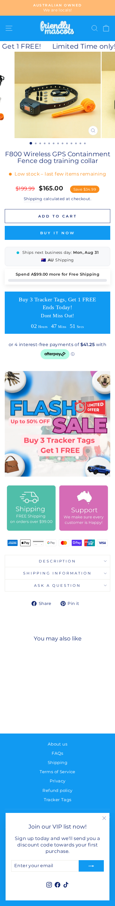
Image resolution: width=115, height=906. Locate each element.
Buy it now (57, 233)
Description (57, 561)
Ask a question (57, 585)
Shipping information (57, 573)
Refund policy (57, 790)
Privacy (58, 781)
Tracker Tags (57, 799)
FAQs (57, 753)
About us (57, 744)
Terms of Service (57, 771)
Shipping (33, 198)
